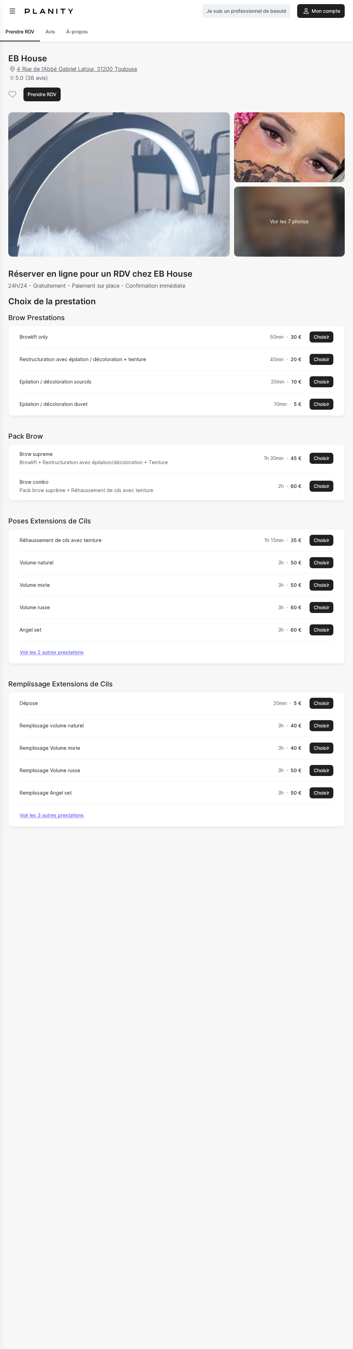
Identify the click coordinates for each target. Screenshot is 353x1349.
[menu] (12, 11)
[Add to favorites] (12, 94)
